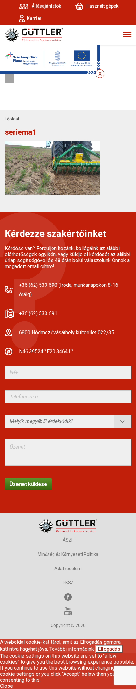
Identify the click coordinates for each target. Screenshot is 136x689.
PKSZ (68, 582)
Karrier (34, 18)
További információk (71, 649)
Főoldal (12, 118)
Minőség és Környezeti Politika (68, 554)
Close (6, 686)
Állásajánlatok (46, 6)
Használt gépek (102, 6)
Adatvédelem (68, 568)
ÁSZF (68, 540)
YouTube (68, 611)
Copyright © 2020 (68, 625)
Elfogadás (109, 649)
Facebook (68, 597)
